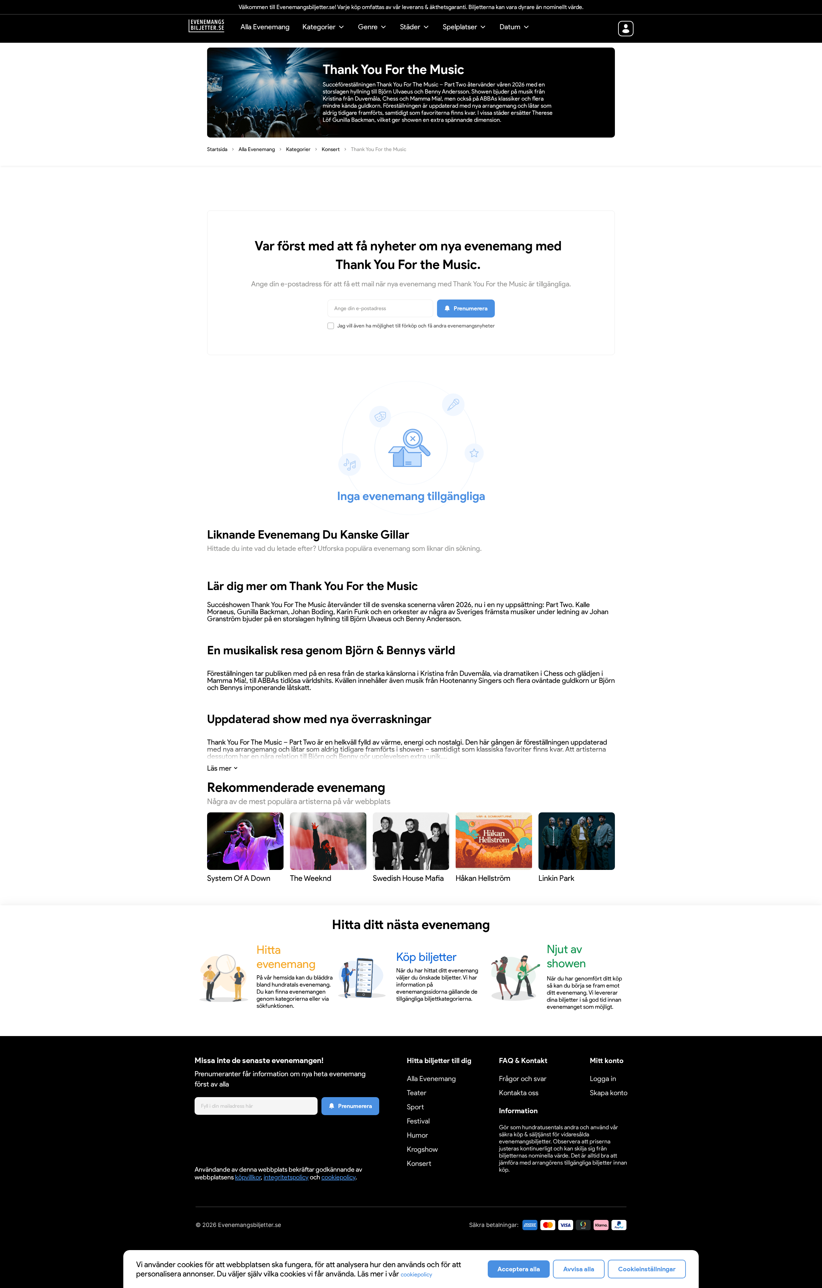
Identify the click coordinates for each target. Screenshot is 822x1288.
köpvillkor (248, 1177)
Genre (368, 26)
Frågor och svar (523, 1078)
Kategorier (319, 26)
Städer (410, 26)
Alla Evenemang (265, 26)
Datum (510, 26)
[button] (324, 27)
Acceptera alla (518, 1269)
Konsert (419, 1163)
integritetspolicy (286, 1177)
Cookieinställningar (519, 1177)
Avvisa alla (578, 1269)
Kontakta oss (518, 1092)
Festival (418, 1121)
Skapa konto (608, 1092)
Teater (416, 1092)
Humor (417, 1135)
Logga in (603, 1078)
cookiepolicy (338, 1177)
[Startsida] (211, 27)
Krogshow (422, 1149)
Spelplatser (460, 26)
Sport (415, 1107)
